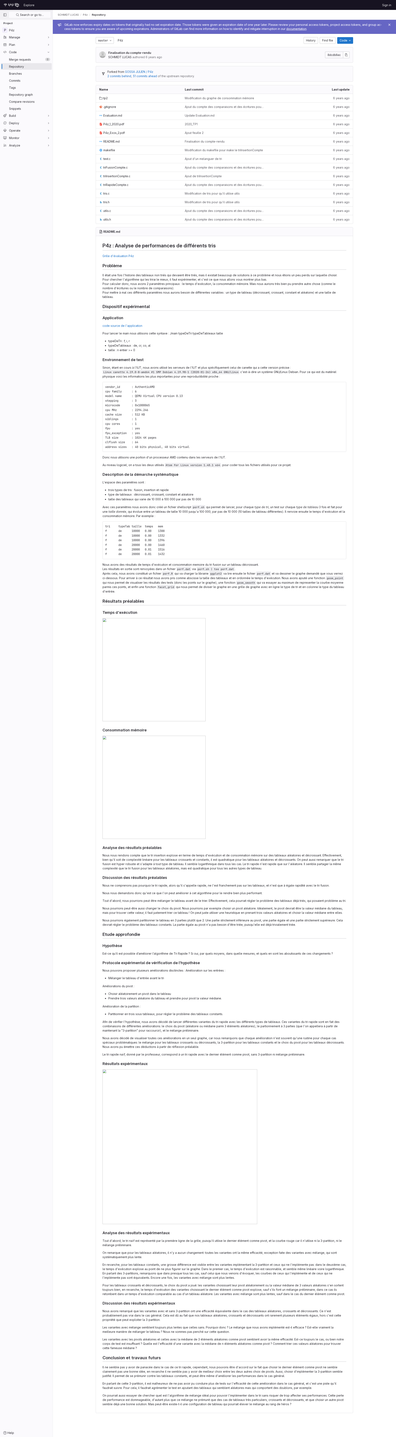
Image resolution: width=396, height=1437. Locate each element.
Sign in (386, 5)
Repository (99, 14)
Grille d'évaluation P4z (118, 256)
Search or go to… (31, 15)
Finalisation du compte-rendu (129, 52)
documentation (296, 29)
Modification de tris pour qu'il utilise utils (212, 193)
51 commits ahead (145, 76)
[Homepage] (11, 5)
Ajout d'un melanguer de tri (203, 159)
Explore (29, 5)
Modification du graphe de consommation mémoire (219, 98)
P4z (120, 40)
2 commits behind (119, 76)
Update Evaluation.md (199, 115)
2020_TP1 (191, 124)
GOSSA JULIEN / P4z (139, 71)
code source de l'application (122, 325)
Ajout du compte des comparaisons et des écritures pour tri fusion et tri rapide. (224, 107)
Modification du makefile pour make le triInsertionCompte (224, 150)
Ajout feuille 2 (194, 133)
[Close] (389, 24)
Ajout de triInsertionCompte (203, 176)
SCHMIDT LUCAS (68, 14)
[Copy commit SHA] (346, 55)
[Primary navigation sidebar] (5, 15)
